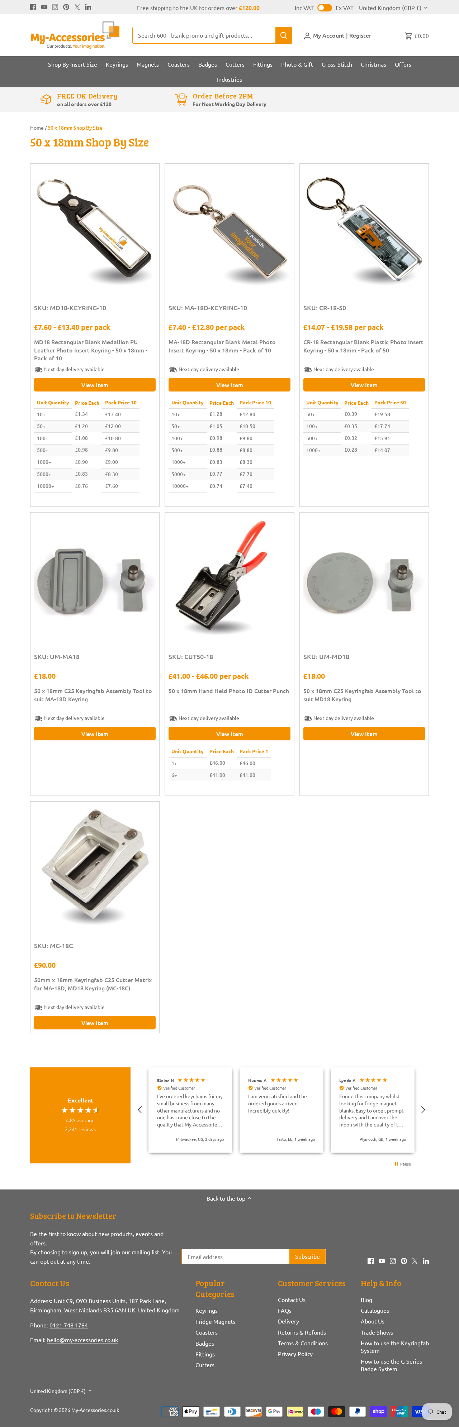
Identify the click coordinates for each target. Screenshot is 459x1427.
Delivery (288, 1321)
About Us (372, 1321)
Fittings (205, 1354)
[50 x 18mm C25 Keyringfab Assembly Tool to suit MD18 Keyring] (364, 577)
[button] (140, 1110)
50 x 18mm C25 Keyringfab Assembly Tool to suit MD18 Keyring (362, 694)
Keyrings (206, 1310)
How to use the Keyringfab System (395, 1346)
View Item (94, 385)
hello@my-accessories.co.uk (82, 1339)
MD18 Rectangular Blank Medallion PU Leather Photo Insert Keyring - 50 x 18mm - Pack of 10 (90, 350)
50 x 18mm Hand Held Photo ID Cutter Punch (229, 691)
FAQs (285, 1310)
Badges (204, 1343)
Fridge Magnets (215, 1321)
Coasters (206, 1332)
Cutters (204, 1364)
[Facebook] (33, 6)
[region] (281, 1110)
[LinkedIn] (88, 6)
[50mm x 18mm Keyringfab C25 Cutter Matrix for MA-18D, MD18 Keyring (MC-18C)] (95, 866)
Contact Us (292, 1299)
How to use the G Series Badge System (391, 1365)
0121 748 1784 (68, 1324)
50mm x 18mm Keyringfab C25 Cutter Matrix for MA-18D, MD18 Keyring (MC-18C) (93, 983)
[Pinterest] (66, 6)
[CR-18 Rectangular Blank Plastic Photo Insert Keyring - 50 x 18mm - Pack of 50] (364, 228)
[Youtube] (44, 6)
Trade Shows (377, 1332)
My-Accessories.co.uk (95, 1410)
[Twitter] (77, 6)
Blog (366, 1299)
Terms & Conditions (303, 1342)
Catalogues (375, 1310)
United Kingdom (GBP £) (390, 7)
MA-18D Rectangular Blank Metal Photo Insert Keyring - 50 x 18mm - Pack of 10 (222, 346)
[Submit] (283, 35)
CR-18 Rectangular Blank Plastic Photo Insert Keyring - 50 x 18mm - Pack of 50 (363, 346)
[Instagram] (55, 6)
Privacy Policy (295, 1353)
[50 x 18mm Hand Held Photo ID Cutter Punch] (229, 577)
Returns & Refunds (302, 1332)
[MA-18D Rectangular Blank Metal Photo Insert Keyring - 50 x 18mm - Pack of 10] (229, 228)
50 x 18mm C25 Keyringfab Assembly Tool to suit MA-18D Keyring (93, 694)
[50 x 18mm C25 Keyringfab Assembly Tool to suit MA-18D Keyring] (95, 577)
